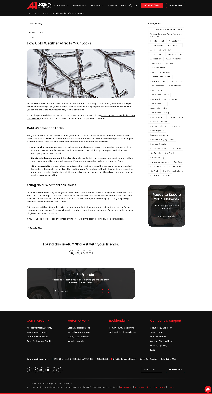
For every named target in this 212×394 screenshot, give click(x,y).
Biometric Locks (175, 117)
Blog (37, 13)
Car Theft (154, 171)
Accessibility (156, 59)
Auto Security (156, 90)
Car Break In (170, 153)
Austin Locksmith (158, 81)
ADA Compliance (173, 59)
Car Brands (155, 153)
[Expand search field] (130, 5)
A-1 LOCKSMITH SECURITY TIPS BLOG (165, 45)
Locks (45, 13)
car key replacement (159, 162)
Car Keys (178, 162)
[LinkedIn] (71, 252)
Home (29, 13)
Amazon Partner (157, 68)
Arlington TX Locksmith (160, 77)
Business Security (158, 144)
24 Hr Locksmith (157, 41)
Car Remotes (175, 166)
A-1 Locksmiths (157, 54)
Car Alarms (176, 148)
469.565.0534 (151, 5)
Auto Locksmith (157, 86)
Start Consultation (166, 216)
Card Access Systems (173, 171)
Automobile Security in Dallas (163, 99)
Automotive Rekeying (159, 112)
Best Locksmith (157, 117)
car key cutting (157, 157)
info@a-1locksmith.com (124, 359)
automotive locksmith (160, 108)
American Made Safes (160, 72)
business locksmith (159, 135)
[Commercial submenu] (67, 5)
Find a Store (175, 369)
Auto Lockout (176, 81)
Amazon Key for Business (161, 63)
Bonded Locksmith (158, 126)
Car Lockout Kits (157, 166)
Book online (175, 5)
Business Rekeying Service (162, 139)
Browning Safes (157, 130)
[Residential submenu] (102, 5)
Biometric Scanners (159, 121)
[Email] (77, 252)
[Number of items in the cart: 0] (135, 5)
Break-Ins (176, 126)
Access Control (175, 54)
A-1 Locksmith (175, 41)
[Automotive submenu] (85, 5)
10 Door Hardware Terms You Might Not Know (166, 35)
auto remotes (175, 86)
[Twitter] (83, 252)
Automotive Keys (158, 103)
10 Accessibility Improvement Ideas (166, 29)
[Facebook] (90, 252)
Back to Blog (36, 23)
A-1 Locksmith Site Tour (160, 50)
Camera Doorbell (158, 148)
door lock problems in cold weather (73, 198)
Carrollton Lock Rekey (160, 175)
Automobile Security (159, 94)
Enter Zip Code (150, 369)
